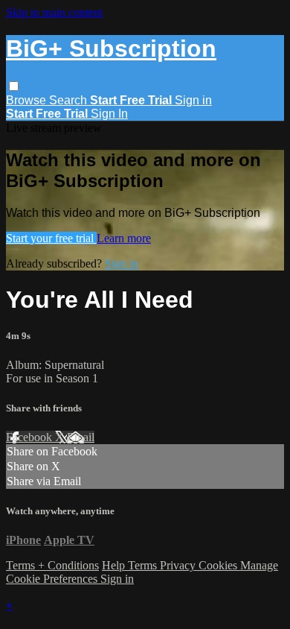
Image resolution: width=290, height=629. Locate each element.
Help (115, 565)
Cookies (219, 565)
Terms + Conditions (52, 565)
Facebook (30, 437)
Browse (27, 100)
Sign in (193, 100)
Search (69, 100)
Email (80, 437)
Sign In (109, 113)
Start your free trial (51, 238)
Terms (144, 565)
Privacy (179, 565)
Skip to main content (54, 12)
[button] (14, 86)
